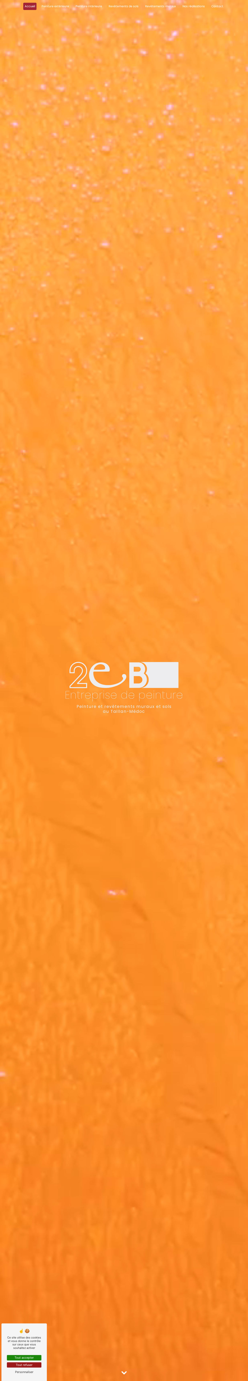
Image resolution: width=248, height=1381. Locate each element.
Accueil (30, 6)
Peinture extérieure (55, 6)
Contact (217, 6)
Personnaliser (24, 1372)
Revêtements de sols (124, 6)
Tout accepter (24, 1357)
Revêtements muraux (160, 6)
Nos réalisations (193, 6)
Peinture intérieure (89, 6)
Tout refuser (24, 1365)
